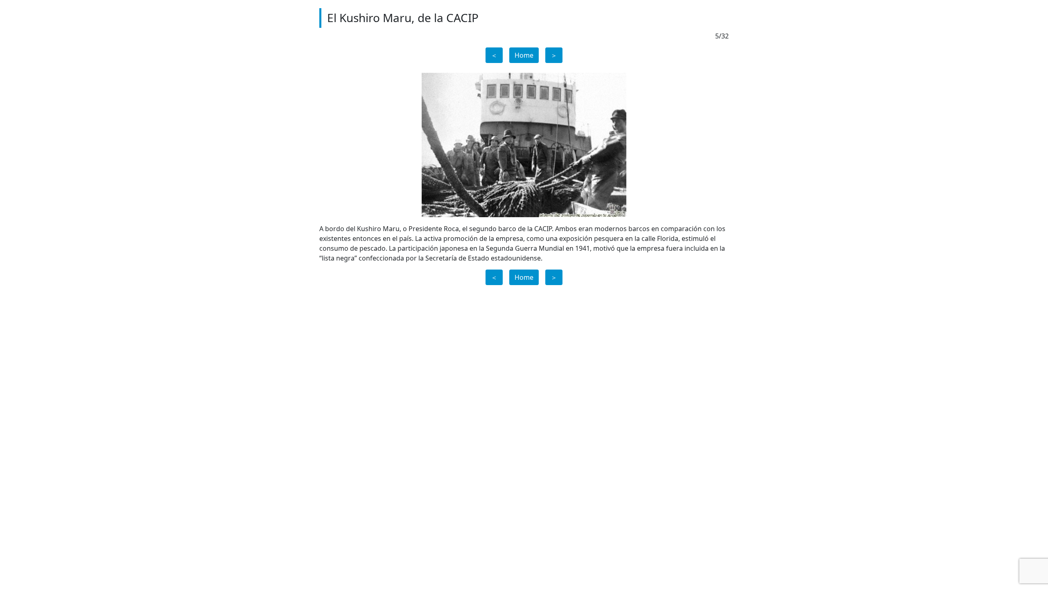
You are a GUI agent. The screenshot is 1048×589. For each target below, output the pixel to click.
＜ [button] (494, 55)
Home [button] (524, 55)
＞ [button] (554, 55)
